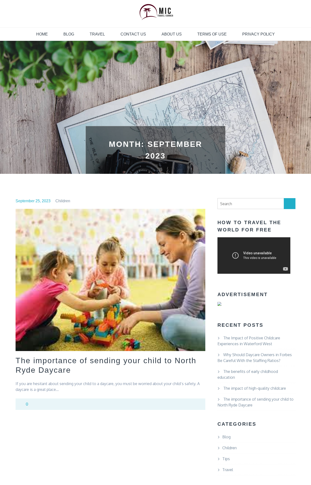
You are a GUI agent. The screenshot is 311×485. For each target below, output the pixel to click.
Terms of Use (212, 34)
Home (42, 34)
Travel (97, 34)
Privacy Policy (258, 34)
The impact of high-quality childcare (254, 388)
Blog (68, 34)
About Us (172, 34)
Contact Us (133, 34)
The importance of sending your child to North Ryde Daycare (106, 365)
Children (62, 201)
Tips (226, 458)
